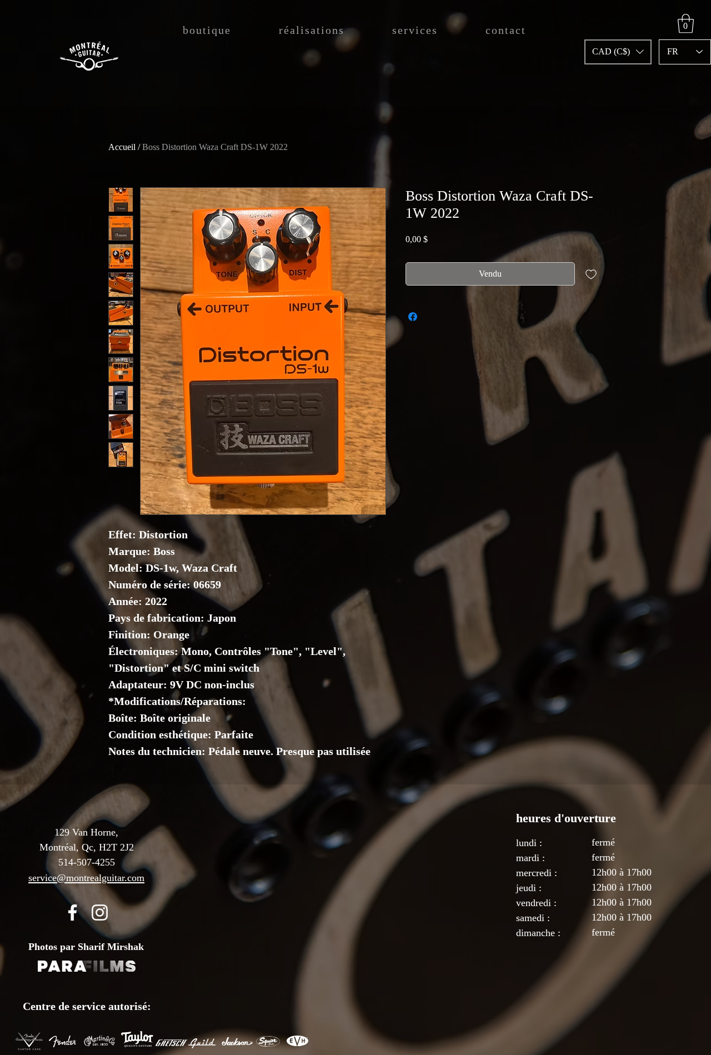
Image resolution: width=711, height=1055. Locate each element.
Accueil (122, 147)
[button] (618, 51)
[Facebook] (72, 912)
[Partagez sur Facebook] (412, 316)
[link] (686, 23)
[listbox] (618, 51)
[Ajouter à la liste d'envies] (591, 274)
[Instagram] (100, 912)
